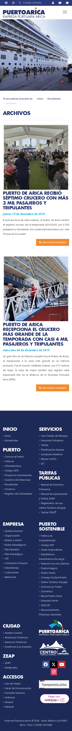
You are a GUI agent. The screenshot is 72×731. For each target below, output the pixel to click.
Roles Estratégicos (15, 544)
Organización (12, 535)
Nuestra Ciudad (13, 632)
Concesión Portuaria (16, 563)
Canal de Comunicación (18, 688)
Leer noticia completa (53, 242)
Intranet (9, 702)
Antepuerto (11, 667)
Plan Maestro (12, 549)
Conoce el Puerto (14, 456)
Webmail (10, 697)
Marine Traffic (48, 459)
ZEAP (8, 663)
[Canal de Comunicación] (60, 3)
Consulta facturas (15, 692)
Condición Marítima (52, 454)
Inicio (40, 98)
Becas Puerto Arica (51, 596)
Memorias (10, 577)
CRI (6, 558)
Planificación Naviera (52, 449)
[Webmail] (6, 3)
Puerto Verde (48, 572)
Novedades (53, 98)
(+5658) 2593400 (31, 3)
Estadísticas (12, 567)
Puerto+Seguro (49, 568)
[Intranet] (13, 3)
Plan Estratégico (14, 554)
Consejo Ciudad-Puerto (54, 577)
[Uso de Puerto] (53, 3)
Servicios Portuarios (52, 440)
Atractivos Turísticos (16, 637)
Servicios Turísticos (16, 642)
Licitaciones (11, 572)
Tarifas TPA (47, 512)
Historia (9, 461)
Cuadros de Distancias (17, 479)
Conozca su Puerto (51, 586)
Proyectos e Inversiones (18, 475)
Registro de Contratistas (18, 493)
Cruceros (10, 489)
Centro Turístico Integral (54, 582)
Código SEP (47, 545)
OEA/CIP (45, 605)
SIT (42, 463)
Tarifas (45, 445)
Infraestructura (13, 465)
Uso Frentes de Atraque (54, 435)
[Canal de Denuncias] (67, 3)
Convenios (47, 591)
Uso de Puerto (13, 683)
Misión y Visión (13, 540)
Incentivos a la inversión (18, 646)
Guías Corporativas (51, 549)
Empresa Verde (49, 600)
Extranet (9, 706)
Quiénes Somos (14, 531)
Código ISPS (12, 470)
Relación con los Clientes (55, 563)
